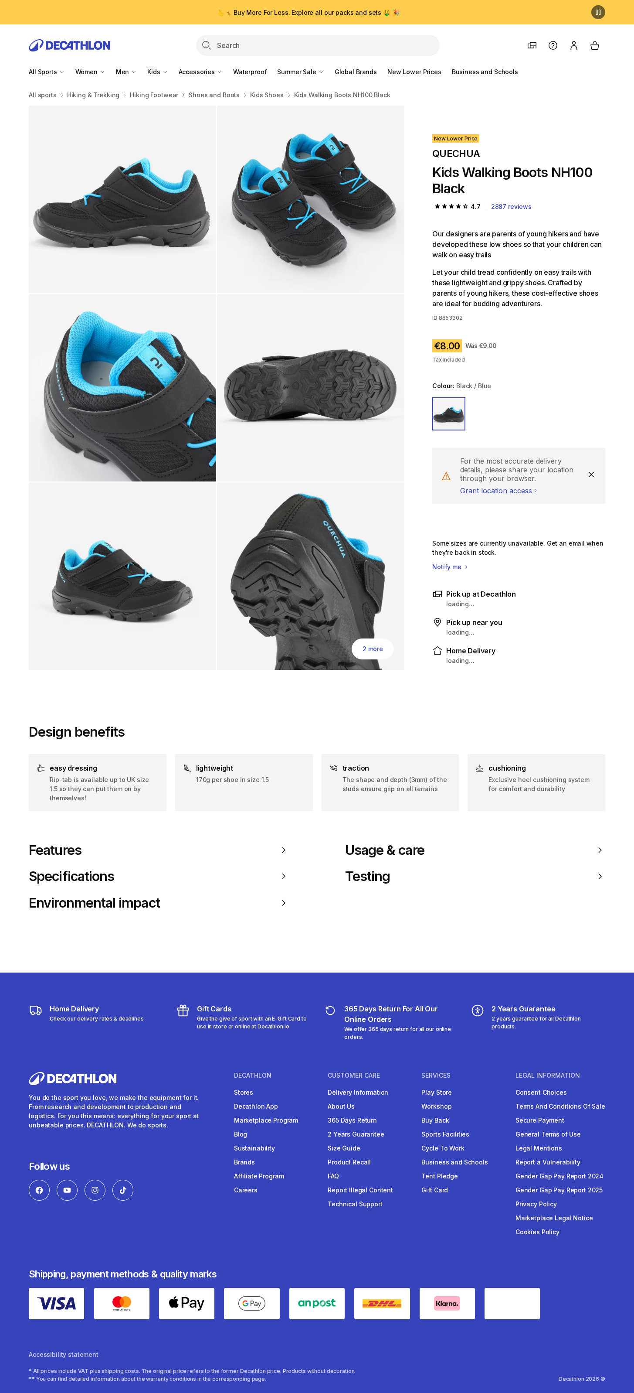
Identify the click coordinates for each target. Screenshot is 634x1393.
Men (123, 71)
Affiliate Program (259, 1176)
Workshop (436, 1106)
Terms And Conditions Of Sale (560, 1106)
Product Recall (349, 1162)
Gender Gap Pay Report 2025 (559, 1190)
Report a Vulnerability (547, 1162)
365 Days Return (352, 1120)
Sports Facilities (445, 1134)
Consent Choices (541, 1092)
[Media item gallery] (216, 388)
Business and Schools (485, 71)
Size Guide (344, 1148)
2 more (373, 648)
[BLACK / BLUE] (448, 413)
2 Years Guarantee (356, 1134)
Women (87, 71)
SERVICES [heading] (436, 1075)
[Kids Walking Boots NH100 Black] (122, 199)
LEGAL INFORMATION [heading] (547, 1075)
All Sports (43, 71)
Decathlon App (256, 1106)
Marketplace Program (266, 1120)
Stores (243, 1092)
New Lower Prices (414, 71)
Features (55, 850)
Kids (154, 71)
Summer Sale (297, 71)
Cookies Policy (537, 1232)
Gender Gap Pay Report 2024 (559, 1176)
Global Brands (356, 71)
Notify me (447, 566)
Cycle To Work (442, 1148)
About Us (341, 1106)
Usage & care (384, 850)
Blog (240, 1134)
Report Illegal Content (360, 1190)
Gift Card (434, 1190)
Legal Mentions (538, 1148)
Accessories (198, 71)
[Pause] (598, 12)
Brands (244, 1162)
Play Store (436, 1092)
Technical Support (355, 1204)
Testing (367, 876)
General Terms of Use (548, 1134)
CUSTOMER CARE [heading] (354, 1075)
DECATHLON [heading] (252, 1075)
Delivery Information (358, 1092)
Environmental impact (94, 903)
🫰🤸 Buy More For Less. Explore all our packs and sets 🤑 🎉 (308, 12)
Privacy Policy (536, 1204)
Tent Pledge (439, 1176)
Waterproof (250, 71)
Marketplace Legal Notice (554, 1218)
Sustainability (254, 1148)
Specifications (71, 876)
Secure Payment (539, 1120)
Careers (246, 1190)
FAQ (333, 1176)
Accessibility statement (63, 1354)
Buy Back (435, 1120)
